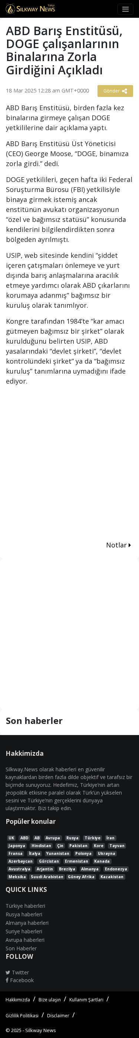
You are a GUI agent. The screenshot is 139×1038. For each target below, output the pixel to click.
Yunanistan (57, 853)
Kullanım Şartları (86, 1000)
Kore (98, 845)
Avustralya (19, 869)
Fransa (16, 853)
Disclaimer (58, 1015)
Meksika (17, 876)
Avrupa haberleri (25, 939)
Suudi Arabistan (47, 876)
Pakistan (78, 845)
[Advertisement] (69, 464)
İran (110, 837)
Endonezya (116, 869)
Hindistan (41, 845)
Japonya (17, 845)
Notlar (117, 544)
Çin (60, 845)
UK (11, 837)
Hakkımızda (18, 1000)
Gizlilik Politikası (22, 1015)
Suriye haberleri (24, 931)
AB (37, 837)
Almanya (90, 869)
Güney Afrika (81, 876)
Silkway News (40, 1030)
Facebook (21, 980)
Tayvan (117, 845)
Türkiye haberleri (25, 905)
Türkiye (92, 837)
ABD (24, 837)
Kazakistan (111, 876)
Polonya (83, 853)
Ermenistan (76, 861)
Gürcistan (49, 861)
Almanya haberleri (27, 922)
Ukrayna (106, 853)
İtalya (34, 853)
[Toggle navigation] (125, 9)
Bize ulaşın (50, 1000)
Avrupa (53, 837)
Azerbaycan (21, 861)
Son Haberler (21, 948)
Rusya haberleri (24, 914)
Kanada (102, 861)
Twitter (19, 972)
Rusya (72, 837)
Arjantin (45, 869)
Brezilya (67, 869)
